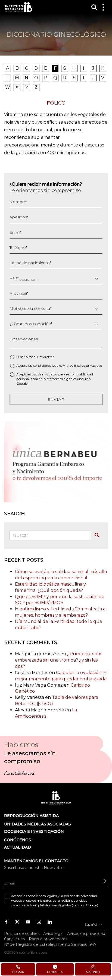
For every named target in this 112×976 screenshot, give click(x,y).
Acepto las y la (59, 365)
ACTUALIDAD (17, 847)
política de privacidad (85, 365)
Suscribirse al (35, 357)
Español (91, 924)
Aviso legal (53, 933)
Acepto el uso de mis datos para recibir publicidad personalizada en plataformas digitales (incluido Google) (54, 378)
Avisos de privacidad (86, 933)
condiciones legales (47, 365)
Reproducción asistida (31, 815)
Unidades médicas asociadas (37, 824)
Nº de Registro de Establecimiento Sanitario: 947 (50, 944)
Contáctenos (19, 774)
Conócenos (17, 839)
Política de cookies (21, 933)
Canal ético (14, 939)
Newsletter (45, 357)
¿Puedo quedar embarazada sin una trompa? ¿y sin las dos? (58, 660)
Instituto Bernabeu (18, 7)
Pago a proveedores (48, 939)
